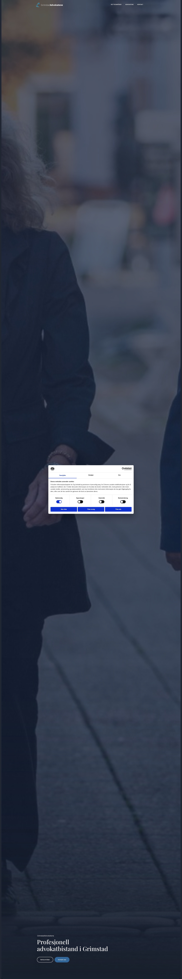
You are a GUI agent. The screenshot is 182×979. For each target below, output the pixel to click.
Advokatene (129, 4)
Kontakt (140, 4)
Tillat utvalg (91, 509)
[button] (45, 959)
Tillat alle (118, 509)
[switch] (80, 501)
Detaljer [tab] (91, 475)
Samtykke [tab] (62, 475)
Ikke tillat (64, 509)
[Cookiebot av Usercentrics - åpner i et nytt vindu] (123, 468)
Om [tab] (119, 475)
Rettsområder (116, 4)
